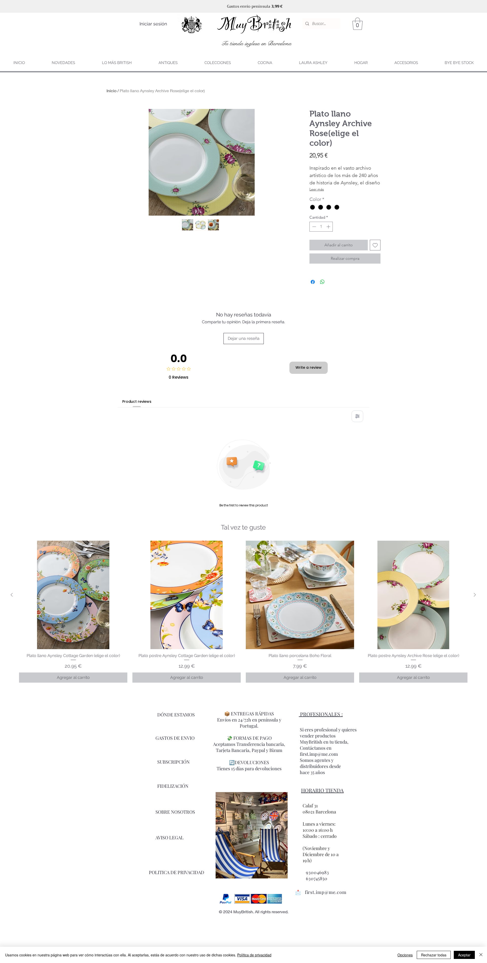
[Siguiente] (475, 595)
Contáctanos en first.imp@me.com (319, 751)
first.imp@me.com (325, 892)
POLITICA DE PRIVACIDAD (176, 872)
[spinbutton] (321, 226)
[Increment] (328, 226)
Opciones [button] (405, 954)
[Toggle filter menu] (357, 416)
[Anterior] (12, 595)
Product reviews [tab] (136, 401)
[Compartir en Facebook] (313, 282)
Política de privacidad (254, 954)
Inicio (111, 90)
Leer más (316, 189)
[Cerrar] (481, 955)
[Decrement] (313, 226)
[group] (243, 611)
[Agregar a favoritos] (375, 245)
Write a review (308, 367)
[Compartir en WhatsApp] (322, 282)
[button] (357, 24)
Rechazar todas (433, 954)
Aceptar (464, 954)
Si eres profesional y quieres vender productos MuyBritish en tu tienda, (328, 736)
